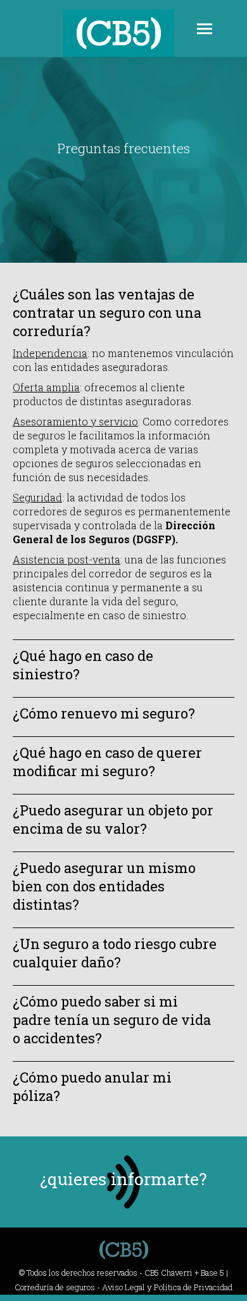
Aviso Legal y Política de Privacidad (167, 1287)
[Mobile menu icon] (204, 29)
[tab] (123, 312)
